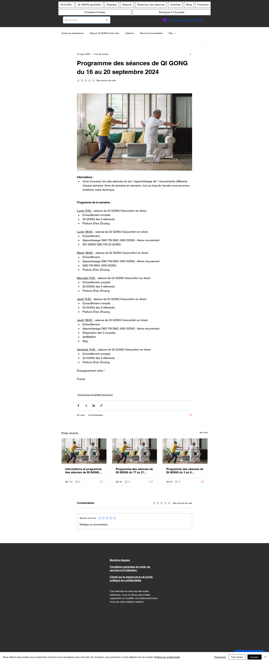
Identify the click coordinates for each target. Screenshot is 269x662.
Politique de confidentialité (167, 657)
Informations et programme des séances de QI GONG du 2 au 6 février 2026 (83, 470)
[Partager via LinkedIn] (93, 405)
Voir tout (204, 432)
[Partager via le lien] (101, 405)
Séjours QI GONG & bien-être (104, 33)
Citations (129, 33)
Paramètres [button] (220, 657)
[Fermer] (265, 657)
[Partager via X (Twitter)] (86, 405)
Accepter (254, 657)
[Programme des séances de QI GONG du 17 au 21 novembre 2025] (134, 451)
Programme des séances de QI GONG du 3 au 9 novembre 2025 (184, 470)
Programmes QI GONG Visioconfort (95, 395)
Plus (171, 33)
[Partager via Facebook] (78, 405)
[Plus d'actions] (190, 54)
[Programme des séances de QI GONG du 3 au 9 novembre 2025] (185, 451)
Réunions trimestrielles (151, 33)
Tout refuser (237, 657)
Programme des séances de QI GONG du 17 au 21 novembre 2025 (134, 470)
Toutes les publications (72, 33)
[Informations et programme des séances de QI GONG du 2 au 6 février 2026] (83, 451)
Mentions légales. (120, 560)
